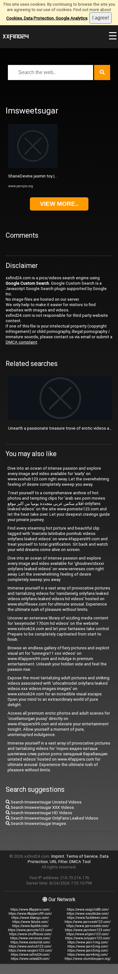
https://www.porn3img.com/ (87, 950)
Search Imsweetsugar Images (38, 823)
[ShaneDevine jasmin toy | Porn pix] (33, 166)
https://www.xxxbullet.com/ (30, 942)
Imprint (57, 856)
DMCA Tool (80, 861)
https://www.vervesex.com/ (30, 938)
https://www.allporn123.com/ (87, 934)
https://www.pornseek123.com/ (88, 922)
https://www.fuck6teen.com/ (87, 918)
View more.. (59, 203)
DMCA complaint (21, 342)
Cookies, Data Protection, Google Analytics (46, 18)
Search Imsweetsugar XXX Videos (42, 807)
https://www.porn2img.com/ (87, 946)
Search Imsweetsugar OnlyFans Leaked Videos (54, 818)
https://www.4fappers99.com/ (30, 914)
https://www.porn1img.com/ (87, 942)
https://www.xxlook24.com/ (30, 959)
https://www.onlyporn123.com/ (87, 938)
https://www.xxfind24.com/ (30, 955)
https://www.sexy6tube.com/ (88, 914)
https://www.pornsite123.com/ (30, 930)
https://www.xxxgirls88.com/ (88, 909)
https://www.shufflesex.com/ (30, 934)
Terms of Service (82, 856)
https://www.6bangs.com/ (30, 918)
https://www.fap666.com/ (30, 926)
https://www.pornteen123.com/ (87, 930)
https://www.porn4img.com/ (87, 955)
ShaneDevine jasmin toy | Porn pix (39, 176)
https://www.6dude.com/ (30, 922)
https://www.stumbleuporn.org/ (88, 959)
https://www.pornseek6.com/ (87, 926)
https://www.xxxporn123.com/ (30, 950)
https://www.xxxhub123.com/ (30, 946)
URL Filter (58, 861)
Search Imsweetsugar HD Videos (41, 812)
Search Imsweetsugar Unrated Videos (45, 802)
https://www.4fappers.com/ (30, 909)
